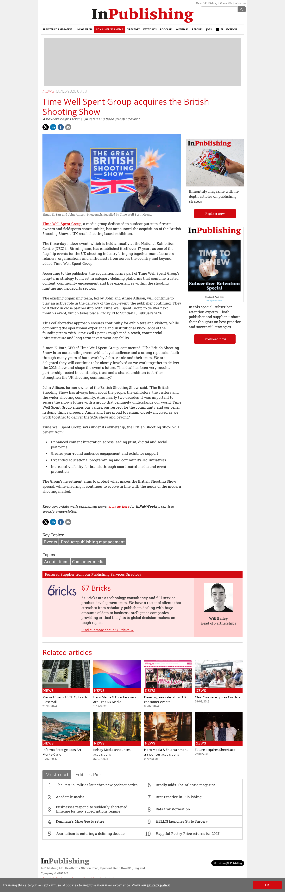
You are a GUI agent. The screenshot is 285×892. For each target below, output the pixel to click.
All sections (229, 29)
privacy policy (158, 885)
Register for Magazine (57, 29)
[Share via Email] (68, 127)
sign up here (118, 506)
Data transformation (173, 809)
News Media (84, 29)
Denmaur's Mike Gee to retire (80, 821)
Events (50, 541)
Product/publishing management (93, 541)
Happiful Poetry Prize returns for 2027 (187, 833)
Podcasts (166, 29)
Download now (215, 339)
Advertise (240, 3)
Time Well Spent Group (61, 223)
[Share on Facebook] (61, 127)
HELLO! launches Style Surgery (182, 821)
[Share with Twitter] (45, 127)
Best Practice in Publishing (178, 797)
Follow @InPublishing (230, 863)
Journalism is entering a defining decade (90, 833)
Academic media (70, 797)
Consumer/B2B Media (109, 29)
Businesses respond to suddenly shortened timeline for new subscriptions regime (91, 809)
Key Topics (150, 29)
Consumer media (88, 561)
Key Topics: (53, 534)
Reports (197, 29)
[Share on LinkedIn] (53, 127)
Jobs (209, 29)
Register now (215, 213)
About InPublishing (206, 3)
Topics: (49, 554)
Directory (133, 29)
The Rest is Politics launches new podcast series (96, 784)
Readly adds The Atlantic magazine (186, 784)
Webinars (182, 29)
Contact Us (226, 3)
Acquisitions (56, 561)
